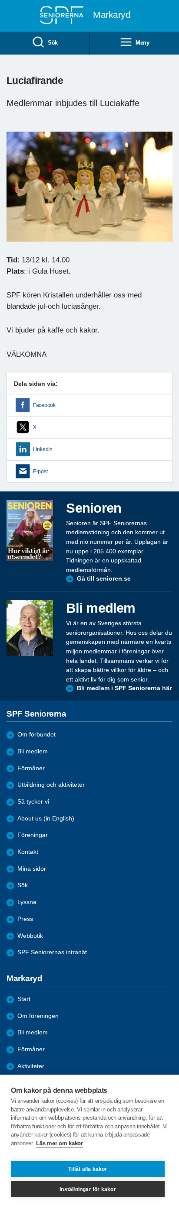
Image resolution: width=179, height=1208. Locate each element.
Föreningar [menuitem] (32, 835)
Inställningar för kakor (88, 1189)
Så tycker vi (33, 801)
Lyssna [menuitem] (26, 902)
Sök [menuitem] (53, 42)
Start (23, 999)
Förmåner (31, 768)
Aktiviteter (30, 1066)
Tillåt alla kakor (87, 1169)
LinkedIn (43, 449)
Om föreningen (38, 1016)
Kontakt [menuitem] (27, 852)
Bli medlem (32, 751)
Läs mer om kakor (59, 1143)
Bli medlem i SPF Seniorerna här (124, 688)
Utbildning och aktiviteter (51, 785)
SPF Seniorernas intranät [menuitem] (52, 952)
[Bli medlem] (30, 628)
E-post (40, 471)
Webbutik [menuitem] (30, 936)
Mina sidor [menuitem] (31, 869)
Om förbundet (36, 734)
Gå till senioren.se (104, 578)
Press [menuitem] (25, 919)
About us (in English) (45, 818)
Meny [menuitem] (142, 42)
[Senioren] (30, 530)
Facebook (44, 405)
